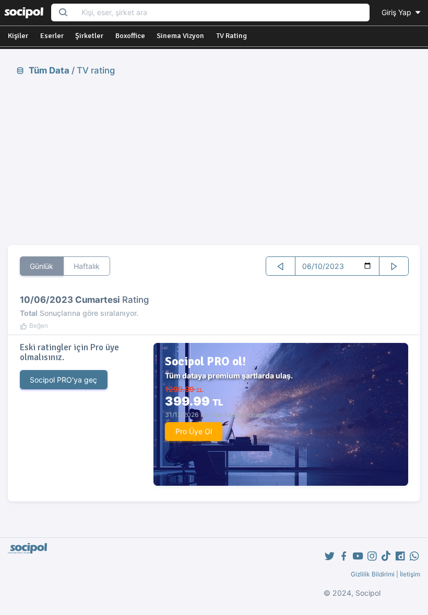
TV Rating (231, 35)
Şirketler (89, 35)
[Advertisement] (214, 160)
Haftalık (87, 266)
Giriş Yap (397, 12)
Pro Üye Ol (193, 431)
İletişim (410, 574)
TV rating (96, 70)
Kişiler (18, 35)
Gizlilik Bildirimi (373, 574)
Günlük (41, 266)
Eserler (52, 35)
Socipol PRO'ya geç (63, 379)
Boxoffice (130, 35)
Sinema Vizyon (180, 35)
